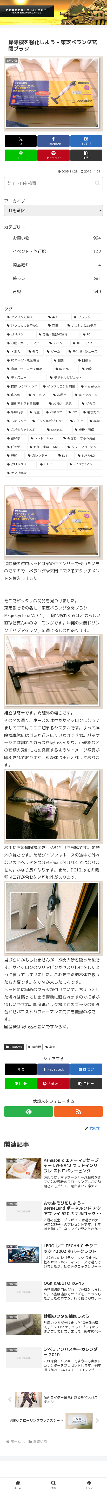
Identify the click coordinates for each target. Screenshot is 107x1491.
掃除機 (36, 1047)
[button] (86, 155)
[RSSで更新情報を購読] (78, 1111)
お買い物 (16, 1047)
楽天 (52, 1047)
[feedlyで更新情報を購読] (28, 1111)
